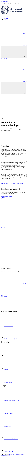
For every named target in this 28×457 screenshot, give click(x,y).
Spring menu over (5, 1)
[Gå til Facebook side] (12, 308)
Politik (5, 19)
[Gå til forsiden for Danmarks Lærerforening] (15, 106)
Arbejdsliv (6, 18)
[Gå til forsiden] (14, 14)
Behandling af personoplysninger (16, 454)
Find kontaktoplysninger (6, 196)
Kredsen (6, 20)
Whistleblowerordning (6, 455)
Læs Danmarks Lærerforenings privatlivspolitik (12, 183)
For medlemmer (7, 16)
